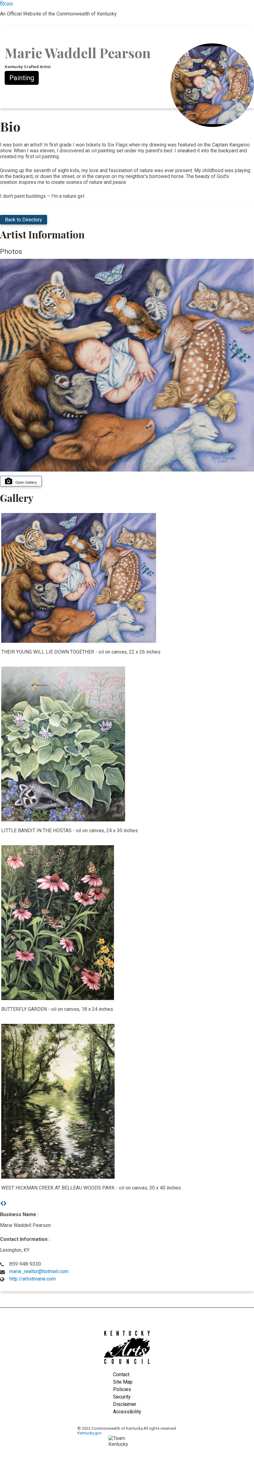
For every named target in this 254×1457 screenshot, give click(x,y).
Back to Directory (23, 220)
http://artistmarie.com (32, 1279)
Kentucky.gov (89, 1433)
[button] (1, 1204)
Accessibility (127, 1412)
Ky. (6, 3)
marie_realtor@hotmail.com (38, 1271)
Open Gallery (26, 482)
